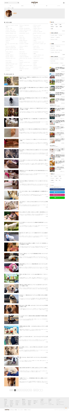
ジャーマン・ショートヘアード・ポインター (11, 44)
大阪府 (57, 26)
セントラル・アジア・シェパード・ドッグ (11, 50)
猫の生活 (29, 403)
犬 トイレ (58, 400)
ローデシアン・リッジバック (24, 68)
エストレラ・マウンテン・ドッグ (11, 33)
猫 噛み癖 (50, 400)
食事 (60, 176)
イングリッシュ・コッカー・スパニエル (56, 50)
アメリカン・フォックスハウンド (25, 28)
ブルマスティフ (36, 60)
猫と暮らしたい (36, 400)
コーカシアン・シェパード (10, 38)
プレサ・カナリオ (8, 62)
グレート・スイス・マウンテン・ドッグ (12, 37)
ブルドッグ (52, 37)
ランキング (52, 178)
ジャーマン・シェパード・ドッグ (39, 42)
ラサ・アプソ (53, 48)
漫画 (46, 5)
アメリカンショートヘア (44, 403)
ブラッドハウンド (8, 60)
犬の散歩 (5, 403)
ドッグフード (42, 404)
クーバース (21, 35)
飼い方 (57, 178)
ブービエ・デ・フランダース (24, 56)
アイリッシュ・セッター (37, 25)
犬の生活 (17, 403)
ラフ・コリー (22, 67)
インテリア (52, 182)
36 (34, 390)
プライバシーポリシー (21, 409)
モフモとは (28, 409)
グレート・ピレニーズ (37, 37)
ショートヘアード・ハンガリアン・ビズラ (39, 44)
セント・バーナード (37, 47)
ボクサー (21, 63)
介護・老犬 (11, 404)
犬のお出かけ (11, 403)
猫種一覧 (63, 65)
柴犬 (49, 401)
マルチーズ (57, 37)
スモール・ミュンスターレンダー (11, 47)
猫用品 (35, 403)
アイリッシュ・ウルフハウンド (24, 25)
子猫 (56, 180)
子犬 (51, 176)
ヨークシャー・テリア (54, 39)
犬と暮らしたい (18, 400)
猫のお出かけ (24, 403)
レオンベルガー (8, 68)
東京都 (52, 24)
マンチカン (62, 58)
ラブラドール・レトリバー (38, 67)
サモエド (35, 40)
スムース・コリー (36, 46)
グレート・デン (22, 37)
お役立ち (22, 5)
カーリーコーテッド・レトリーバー (11, 35)
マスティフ (35, 65)
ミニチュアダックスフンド (60, 401)
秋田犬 (7, 26)
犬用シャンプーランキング (60, 404)
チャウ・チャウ (22, 51)
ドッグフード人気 (51, 404)
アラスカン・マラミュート (38, 28)
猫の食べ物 (29, 400)
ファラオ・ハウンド (37, 56)
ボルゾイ (35, 63)
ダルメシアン (22, 49)
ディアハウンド (36, 51)
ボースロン (35, 62)
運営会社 (25, 409)
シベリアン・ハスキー (23, 42)
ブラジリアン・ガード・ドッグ (10, 58)
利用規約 (16, 409)
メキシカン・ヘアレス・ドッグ (55, 52)
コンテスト (58, 5)
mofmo (34, 3)
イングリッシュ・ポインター (38, 31)
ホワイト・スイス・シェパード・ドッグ (26, 65)
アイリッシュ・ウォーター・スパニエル (12, 25)
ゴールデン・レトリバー (37, 38)
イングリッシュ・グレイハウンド (11, 31)
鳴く (60, 180)
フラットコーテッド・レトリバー (39, 58)
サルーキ (7, 42)
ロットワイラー (36, 68)
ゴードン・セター (22, 38)
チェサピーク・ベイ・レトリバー (39, 49)
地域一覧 (63, 30)
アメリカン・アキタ (9, 28)
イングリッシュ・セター (23, 31)
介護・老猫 (23, 404)
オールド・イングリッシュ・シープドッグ (39, 34)
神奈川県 (52, 26)
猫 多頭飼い (50, 399)
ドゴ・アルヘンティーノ (23, 53)
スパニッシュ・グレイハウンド (10, 46)
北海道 (52, 28)
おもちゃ (56, 176)
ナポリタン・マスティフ (9, 55)
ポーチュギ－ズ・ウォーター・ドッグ (11, 63)
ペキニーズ (52, 46)
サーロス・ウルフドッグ (23, 40)
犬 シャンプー (58, 403)
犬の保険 (17, 404)
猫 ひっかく (42, 401)
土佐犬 (35, 53)
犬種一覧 (63, 41)
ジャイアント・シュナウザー (24, 43)
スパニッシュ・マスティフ (24, 46)
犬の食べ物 (11, 400)
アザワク (21, 26)
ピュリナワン (58, 399)
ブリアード (21, 60)
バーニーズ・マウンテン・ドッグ (39, 55)
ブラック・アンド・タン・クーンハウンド (25, 59)
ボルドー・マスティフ (9, 65)
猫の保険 (29, 404)
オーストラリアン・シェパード (24, 33)
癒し (34, 5)
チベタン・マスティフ (9, 51)
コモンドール (8, 40)
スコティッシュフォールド (54, 58)
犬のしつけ (5, 400)
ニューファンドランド (23, 55)
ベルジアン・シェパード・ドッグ (25, 62)
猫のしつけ (23, 400)
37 (37, 390)
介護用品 (52, 180)
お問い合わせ (12, 409)
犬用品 (5, 404)
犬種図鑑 (63, 54)
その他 (21, 70)
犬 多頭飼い (42, 399)
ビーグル (60, 35)
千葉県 (60, 24)
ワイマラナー (8, 70)
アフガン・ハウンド (37, 26)
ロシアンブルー (53, 60)
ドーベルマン (8, 53)
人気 (10, 5)
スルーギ (21, 47)
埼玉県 (56, 24)
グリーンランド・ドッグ (37, 35)
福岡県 (61, 26)
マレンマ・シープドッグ (9, 67)
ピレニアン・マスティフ (9, 56)
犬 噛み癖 (42, 400)
